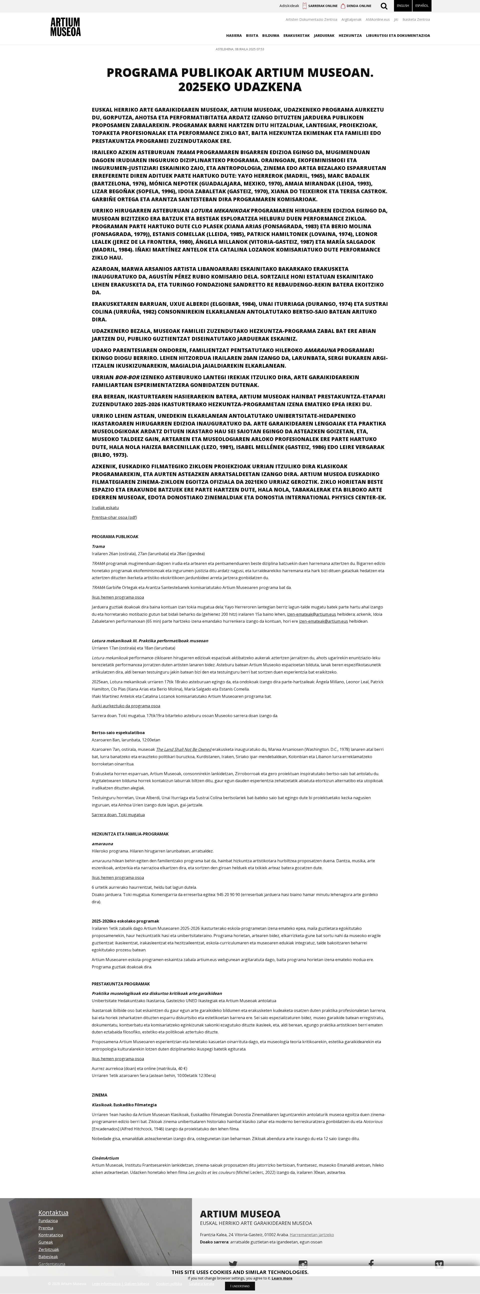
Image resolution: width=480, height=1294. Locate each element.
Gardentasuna (51, 1264)
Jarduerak (324, 35)
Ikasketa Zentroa (416, 19)
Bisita (252, 35)
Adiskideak (289, 5)
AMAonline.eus (378, 19)
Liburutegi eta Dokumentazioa (398, 35)
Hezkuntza (350, 35)
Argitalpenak (352, 19)
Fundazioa (48, 1220)
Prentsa (45, 1228)
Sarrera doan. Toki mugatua (118, 814)
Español (422, 6)
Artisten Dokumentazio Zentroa (311, 19)
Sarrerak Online (323, 6)
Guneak (45, 1242)
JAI (396, 19)
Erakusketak (297, 35)
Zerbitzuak (48, 1249)
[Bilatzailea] (385, 6)
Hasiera (234, 35)
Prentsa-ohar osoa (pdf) (114, 517)
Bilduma (270, 35)
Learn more (282, 1278)
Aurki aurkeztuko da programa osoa (126, 706)
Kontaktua (53, 1212)
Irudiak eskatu (105, 507)
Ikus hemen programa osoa (118, 597)
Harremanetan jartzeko (312, 1234)
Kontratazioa (50, 1235)
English (403, 6)
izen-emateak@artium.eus (311, 614)
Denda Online (359, 6)
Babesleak (48, 1256)
